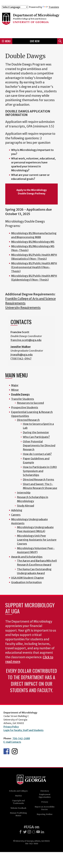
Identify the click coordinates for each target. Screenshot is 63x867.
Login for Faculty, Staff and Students (24, 730)
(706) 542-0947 (21, 358)
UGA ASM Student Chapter (27, 577)
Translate (53, 7)
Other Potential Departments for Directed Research (39, 445)
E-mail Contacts (12, 741)
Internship (23, 492)
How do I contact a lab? (37, 454)
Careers (16, 514)
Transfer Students (22, 399)
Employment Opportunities (45, 795)
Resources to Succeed (30, 403)
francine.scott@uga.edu (26, 340)
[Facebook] (20, 832)
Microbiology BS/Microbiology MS (32, 241)
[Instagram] (29, 832)
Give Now (35, 41)
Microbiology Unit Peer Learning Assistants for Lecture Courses (36, 539)
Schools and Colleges (18, 791)
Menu (8, 41)
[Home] (31, 22)
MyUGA (18, 796)
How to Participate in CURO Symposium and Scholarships (40, 471)
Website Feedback (18, 808)
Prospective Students (24, 407)
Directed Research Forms (38, 479)
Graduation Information (26, 582)
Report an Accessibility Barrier (45, 808)
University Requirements (23, 308)
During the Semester (36, 432)
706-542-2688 (21, 738)
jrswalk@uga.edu (22, 354)
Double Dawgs (20, 394)
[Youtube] (38, 832)
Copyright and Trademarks (18, 801)
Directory (44, 791)
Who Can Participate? (36, 437)
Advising (16, 510)
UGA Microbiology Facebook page (6, 751)
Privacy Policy (11, 726)
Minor (15, 390)
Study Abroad (25, 505)
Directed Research (28, 420)
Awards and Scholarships (26, 556)
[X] (25, 832)
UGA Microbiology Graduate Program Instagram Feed (15, 751)
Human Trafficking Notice (18, 814)
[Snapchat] (33, 832)
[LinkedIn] (42, 832)
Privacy (44, 802)
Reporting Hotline (44, 814)
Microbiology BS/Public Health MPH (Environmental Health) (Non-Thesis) (34, 267)
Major (14, 385)
